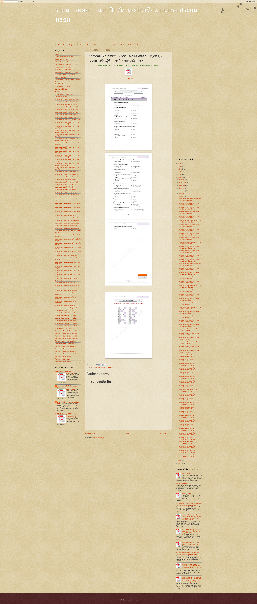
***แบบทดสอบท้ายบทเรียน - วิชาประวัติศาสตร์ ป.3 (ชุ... (188, 425)
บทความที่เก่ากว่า (165, 434)
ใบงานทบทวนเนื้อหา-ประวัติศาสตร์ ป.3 (66, 336)
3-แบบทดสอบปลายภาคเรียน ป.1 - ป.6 (65, 64)
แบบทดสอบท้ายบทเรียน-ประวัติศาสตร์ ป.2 (67, 117)
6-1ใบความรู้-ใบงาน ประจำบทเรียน (65, 74)
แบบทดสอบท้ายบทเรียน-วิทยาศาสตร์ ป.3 (66, 179)
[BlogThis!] (99, 365)
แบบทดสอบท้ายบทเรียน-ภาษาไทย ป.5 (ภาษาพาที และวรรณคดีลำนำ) (67, 156)
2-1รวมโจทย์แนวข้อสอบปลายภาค (64, 57)
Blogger (136, 600)
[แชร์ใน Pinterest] (105, 365)
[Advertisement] (104, 34)
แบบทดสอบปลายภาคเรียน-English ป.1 (66, 305)
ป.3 (94, 44)
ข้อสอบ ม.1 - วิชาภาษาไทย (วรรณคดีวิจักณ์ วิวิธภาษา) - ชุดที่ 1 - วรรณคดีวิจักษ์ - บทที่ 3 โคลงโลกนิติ (191, 566)
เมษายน (181, 193)
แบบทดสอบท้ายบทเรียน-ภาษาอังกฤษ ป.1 (66, 172)
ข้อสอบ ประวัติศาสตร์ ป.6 (108, 367)
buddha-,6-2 (69, 373)
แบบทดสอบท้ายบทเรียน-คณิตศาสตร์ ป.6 (66, 112)
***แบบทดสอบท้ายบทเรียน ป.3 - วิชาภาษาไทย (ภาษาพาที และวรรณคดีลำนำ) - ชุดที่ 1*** (188, 504)
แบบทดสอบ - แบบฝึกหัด (64, 371)
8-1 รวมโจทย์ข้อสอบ (61, 89)
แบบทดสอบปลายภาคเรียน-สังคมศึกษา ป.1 (67, 283)
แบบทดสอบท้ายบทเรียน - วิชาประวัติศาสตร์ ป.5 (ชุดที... (187, 377)
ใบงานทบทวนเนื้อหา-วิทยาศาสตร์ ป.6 (65, 354)
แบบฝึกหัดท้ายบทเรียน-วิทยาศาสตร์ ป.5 (66, 323)
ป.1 (81, 44)
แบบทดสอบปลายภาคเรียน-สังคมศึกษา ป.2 (67, 285)
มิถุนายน (182, 188)
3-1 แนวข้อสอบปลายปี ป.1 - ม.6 (64, 62)
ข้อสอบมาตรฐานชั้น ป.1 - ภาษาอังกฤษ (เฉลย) (72, 415)
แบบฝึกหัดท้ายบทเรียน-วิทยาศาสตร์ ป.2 (66, 315)
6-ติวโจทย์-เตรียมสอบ (61, 77)
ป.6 (115, 44)
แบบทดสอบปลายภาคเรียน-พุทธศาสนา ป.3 (67, 228)
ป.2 (87, 44)
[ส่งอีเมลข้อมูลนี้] (97, 365)
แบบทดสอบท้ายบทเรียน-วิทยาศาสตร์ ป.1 (66, 174)
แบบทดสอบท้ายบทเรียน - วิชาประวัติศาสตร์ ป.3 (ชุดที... (187, 429)
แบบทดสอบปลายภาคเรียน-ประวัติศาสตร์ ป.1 (67, 218)
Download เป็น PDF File (128, 79)
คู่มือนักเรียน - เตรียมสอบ (64, 413)
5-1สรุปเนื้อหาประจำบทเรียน (63, 69)
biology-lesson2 (70, 389)
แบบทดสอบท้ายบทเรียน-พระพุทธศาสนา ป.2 (67, 120)
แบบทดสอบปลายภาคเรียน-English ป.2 (66, 308)
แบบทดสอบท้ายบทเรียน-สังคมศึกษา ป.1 (66, 184)
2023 (179, 169)
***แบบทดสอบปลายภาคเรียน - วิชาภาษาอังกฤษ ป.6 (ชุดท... (190, 329)
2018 (179, 460)
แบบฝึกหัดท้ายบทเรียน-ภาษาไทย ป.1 (65, 310)
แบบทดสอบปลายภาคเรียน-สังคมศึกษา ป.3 (67, 288)
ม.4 (143, 44)
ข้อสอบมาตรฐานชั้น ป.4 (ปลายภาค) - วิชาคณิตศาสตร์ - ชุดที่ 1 (191, 543)
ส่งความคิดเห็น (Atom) (99, 438)
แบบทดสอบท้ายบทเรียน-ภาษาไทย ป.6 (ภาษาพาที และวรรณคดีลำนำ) (67, 164)
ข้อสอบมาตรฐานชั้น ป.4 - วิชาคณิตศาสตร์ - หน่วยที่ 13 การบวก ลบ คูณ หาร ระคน (191, 531)
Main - (59, 403)
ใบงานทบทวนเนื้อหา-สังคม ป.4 (63, 361)
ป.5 (108, 44)
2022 (179, 172)
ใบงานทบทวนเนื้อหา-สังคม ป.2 (63, 359)
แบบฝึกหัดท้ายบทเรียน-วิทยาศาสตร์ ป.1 (66, 313)
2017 (179, 463)
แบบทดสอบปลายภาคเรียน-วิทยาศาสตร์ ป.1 (67, 255)
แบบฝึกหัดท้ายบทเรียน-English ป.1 (65, 328)
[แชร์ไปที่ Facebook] (103, 365)
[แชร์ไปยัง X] (101, 365)
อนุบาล (72, 44)
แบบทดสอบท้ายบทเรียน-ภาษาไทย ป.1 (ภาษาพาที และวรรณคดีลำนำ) (67, 123)
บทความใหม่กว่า (91, 434)
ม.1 (122, 44)
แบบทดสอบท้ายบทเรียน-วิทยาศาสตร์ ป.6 (66, 182)
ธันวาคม (182, 179)
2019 (179, 177)
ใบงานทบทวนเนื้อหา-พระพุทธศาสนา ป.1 (66, 338)
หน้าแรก (61, 44)
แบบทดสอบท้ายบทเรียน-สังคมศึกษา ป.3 (66, 189)
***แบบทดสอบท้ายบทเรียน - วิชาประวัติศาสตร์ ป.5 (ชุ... (188, 373)
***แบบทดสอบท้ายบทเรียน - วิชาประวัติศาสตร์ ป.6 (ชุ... (188, 355)
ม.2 (129, 44)
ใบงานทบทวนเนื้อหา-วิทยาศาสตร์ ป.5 (65, 351)
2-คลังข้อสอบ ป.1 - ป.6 (61, 59)
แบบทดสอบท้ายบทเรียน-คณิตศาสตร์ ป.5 (66, 109)
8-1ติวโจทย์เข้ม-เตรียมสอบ (62, 86)
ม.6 (157, 44)
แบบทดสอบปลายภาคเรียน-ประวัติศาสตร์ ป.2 (67, 220)
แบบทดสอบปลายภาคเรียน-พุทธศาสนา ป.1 (67, 223)
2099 (179, 163)
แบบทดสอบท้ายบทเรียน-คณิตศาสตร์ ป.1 (66, 99)
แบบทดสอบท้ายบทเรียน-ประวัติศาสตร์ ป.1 (67, 114)
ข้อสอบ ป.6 (97, 367)
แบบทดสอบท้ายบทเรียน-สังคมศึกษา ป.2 (66, 187)
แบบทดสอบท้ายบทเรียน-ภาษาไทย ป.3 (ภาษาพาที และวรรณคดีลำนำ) (67, 139)
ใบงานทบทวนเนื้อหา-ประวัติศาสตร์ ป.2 (66, 333)
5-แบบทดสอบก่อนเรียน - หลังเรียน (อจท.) (66, 72)
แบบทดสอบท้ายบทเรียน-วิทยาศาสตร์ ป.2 (66, 177)
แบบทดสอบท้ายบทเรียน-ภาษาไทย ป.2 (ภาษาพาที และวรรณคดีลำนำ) (67, 131)
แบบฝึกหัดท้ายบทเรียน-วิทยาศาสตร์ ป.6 (66, 326)
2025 (179, 166)
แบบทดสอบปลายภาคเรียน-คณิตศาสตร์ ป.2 (67, 215)
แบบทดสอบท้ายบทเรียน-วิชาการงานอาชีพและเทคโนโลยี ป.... (189, 203)
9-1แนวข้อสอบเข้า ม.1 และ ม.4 (64, 94)
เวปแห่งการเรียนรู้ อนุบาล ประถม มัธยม (68, 402)
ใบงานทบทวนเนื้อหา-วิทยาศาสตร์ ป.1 (65, 341)
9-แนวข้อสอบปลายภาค (61, 96)
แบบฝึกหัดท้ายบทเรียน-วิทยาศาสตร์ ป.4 (66, 320)
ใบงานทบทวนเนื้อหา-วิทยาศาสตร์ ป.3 (65, 346)
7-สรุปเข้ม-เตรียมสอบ (61, 84)
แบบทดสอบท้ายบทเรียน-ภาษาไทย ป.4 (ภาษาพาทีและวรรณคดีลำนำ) (67, 147)
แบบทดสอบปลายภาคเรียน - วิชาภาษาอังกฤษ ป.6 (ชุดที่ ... (189, 334)
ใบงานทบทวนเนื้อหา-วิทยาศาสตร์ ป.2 (65, 344)
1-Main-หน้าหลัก (59, 54)
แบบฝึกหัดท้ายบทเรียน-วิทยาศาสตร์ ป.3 (66, 318)
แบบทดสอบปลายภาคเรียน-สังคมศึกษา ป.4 (67, 290)
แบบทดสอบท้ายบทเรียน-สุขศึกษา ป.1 (65, 192)
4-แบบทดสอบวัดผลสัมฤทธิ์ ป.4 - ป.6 (65, 67)
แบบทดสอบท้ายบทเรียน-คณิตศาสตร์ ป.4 (66, 107)
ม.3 (136, 44)
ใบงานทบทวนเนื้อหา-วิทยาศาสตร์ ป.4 (65, 349)
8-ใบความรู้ (58, 91)
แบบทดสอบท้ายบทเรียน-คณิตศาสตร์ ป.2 (66, 102)
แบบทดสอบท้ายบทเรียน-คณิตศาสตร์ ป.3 (66, 104)
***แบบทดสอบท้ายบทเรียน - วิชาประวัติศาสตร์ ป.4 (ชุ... (188, 407)
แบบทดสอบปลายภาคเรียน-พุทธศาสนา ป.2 (67, 225)
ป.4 (101, 44)
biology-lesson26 (186, 493)
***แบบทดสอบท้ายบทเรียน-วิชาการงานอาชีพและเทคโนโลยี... (190, 199)
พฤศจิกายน (182, 182)
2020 (179, 174)
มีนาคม (181, 196)
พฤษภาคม (182, 191)
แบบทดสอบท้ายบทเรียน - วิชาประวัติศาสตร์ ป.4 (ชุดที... (187, 412)
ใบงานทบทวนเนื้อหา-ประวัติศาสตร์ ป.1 (66, 331)
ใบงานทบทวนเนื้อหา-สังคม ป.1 (63, 356)
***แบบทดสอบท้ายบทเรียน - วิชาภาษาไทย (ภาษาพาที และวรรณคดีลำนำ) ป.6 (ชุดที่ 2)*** (188, 553)
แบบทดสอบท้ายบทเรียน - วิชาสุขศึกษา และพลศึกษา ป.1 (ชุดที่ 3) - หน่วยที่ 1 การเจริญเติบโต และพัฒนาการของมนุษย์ (191, 517)
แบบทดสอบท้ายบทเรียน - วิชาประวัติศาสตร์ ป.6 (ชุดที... (187, 360)
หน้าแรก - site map (181, 483)
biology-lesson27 (186, 473)
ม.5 (150, 44)
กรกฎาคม (182, 185)
